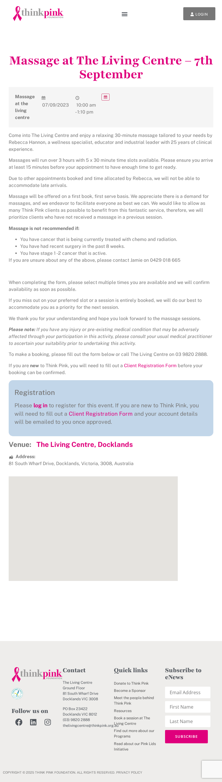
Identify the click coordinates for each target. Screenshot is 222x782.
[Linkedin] (33, 722)
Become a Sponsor (130, 690)
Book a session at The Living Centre (132, 721)
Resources (123, 711)
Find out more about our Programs (134, 733)
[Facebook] (19, 722)
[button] (125, 13)
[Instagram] (47, 722)
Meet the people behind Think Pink (134, 700)
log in (40, 405)
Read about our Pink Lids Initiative (135, 746)
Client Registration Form (150, 365)
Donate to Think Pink (131, 683)
